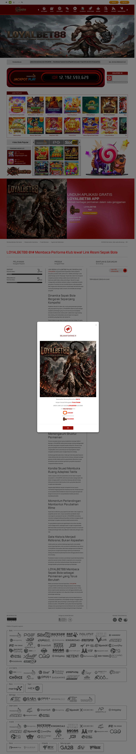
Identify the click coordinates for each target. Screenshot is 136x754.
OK (68, 428)
